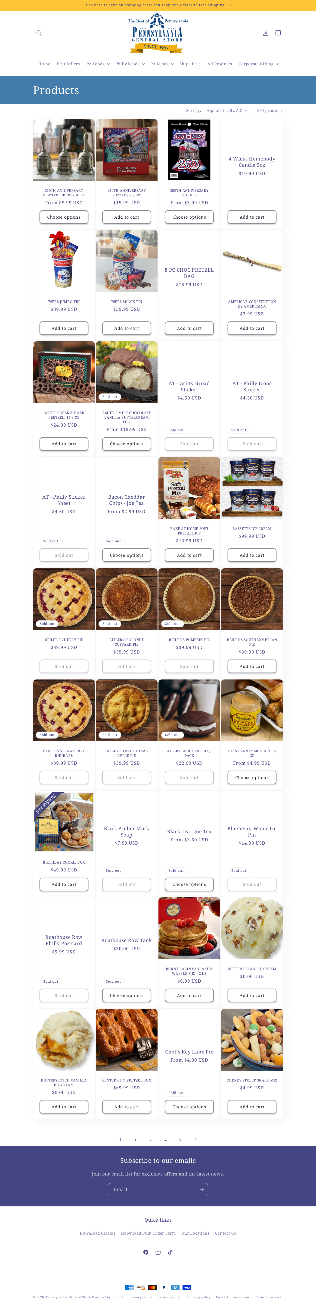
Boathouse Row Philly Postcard (64, 940)
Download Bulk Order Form (148, 1233)
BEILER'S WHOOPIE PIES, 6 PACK (189, 753)
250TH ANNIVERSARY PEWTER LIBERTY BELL (64, 192)
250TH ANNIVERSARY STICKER (189, 192)
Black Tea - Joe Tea (189, 831)
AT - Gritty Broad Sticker (189, 386)
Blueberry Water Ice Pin (252, 831)
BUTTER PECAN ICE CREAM (252, 969)
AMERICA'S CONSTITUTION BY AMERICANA (252, 303)
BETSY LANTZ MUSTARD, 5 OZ (252, 753)
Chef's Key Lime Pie (189, 1052)
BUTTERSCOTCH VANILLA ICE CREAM (64, 1082)
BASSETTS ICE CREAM (251, 528)
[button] (39, 33)
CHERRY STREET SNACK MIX (252, 1080)
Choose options (64, 217)
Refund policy (169, 1297)
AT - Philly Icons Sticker (252, 386)
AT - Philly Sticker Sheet (63, 500)
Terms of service (268, 1297)
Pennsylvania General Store (68, 1297)
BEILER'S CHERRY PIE (64, 640)
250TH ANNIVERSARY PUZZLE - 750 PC (127, 192)
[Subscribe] (201, 1189)
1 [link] (120, 1139)
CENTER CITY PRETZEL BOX (126, 1080)
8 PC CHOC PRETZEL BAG (189, 273)
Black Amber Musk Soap (126, 831)
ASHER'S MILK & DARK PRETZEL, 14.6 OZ (63, 415)
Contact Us (225, 1233)
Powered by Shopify (108, 1297)
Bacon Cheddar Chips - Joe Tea (126, 500)
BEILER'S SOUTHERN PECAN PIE (252, 642)
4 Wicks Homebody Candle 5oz (252, 162)
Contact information (232, 1297)
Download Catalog (98, 1233)
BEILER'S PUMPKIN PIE (189, 640)
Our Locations (195, 1233)
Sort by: (193, 110)
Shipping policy (198, 1297)
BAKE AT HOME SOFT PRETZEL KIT (189, 530)
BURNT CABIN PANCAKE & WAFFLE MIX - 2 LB (189, 971)
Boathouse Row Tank (126, 940)
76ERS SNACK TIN (126, 301)
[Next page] (195, 1139)
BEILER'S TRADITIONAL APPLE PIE (126, 753)
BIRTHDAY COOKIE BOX (64, 862)
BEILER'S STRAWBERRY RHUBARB (64, 753)
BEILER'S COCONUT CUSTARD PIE (126, 642)
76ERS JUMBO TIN (64, 301)
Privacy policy (141, 1297)
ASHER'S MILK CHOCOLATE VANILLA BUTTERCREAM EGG (126, 417)
